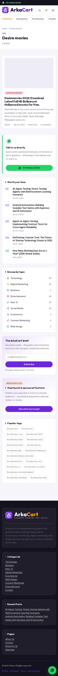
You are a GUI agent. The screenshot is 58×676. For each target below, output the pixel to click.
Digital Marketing (13, 572)
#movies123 (21, 19)
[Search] (39, 10)
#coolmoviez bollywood (35, 450)
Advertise (9, 649)
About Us (9, 639)
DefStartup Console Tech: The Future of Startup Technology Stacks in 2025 (32, 239)
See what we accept (29, 409)
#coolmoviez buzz (14, 461)
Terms (23, 671)
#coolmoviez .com (14, 434)
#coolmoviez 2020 (15, 439)
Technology (11, 561)
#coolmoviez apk (14, 450)
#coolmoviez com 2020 (34, 467)
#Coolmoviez (38, 19)
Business (9, 565)
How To (9, 568)
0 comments (46, 124)
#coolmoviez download (17, 477)
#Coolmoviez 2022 (15, 445)
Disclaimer (14, 671)
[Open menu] (53, 10)
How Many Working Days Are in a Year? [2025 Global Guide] (30, 252)
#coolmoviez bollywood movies (20, 456)
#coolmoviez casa (34, 461)
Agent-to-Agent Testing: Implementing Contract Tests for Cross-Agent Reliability (30, 224)
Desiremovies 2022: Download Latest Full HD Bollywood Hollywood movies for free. (24, 101)
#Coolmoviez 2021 (35, 439)
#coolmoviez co (13, 467)
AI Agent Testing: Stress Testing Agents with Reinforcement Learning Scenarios (32, 191)
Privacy (5, 671)
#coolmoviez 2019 (34, 434)
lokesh (7, 124)
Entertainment (14, 93)
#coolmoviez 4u (34, 445)
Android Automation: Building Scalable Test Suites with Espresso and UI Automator (31, 208)
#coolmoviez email (39, 477)
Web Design (11, 579)
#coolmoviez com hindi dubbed (20, 472)
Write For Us (11, 646)
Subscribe (29, 364)
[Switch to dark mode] (46, 10)
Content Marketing (14, 582)
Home (4, 28)
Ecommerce (11, 575)
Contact (9, 590)
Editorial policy (34, 671)
